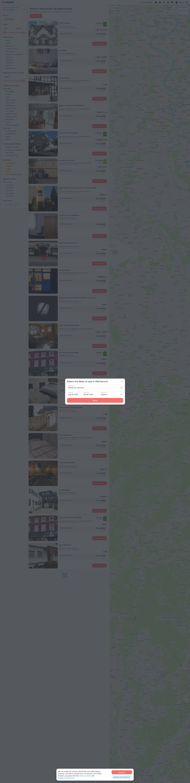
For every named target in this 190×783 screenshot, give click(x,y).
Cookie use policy (85, 776)
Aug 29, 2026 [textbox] (73, 394)
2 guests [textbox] (104, 394)
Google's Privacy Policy (66, 778)
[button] (121, 388)
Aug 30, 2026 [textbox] (88, 394)
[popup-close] (122, 381)
